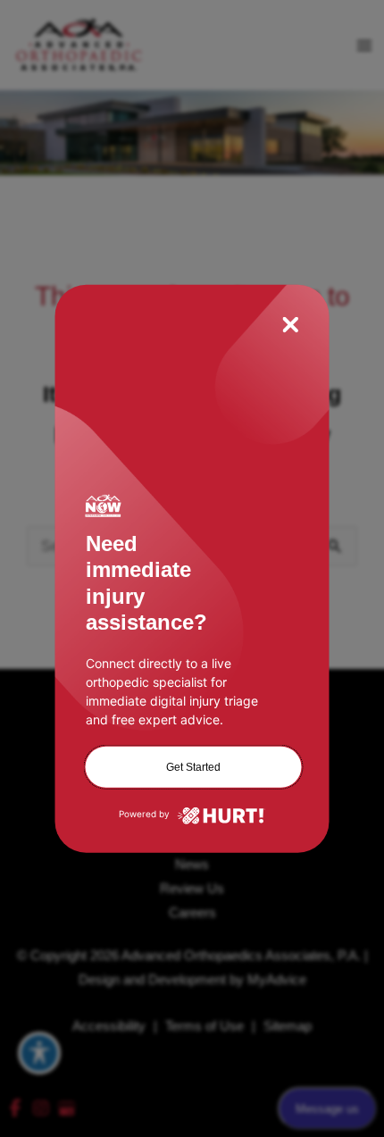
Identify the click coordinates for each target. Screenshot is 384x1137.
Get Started (193, 766)
